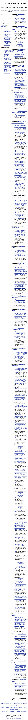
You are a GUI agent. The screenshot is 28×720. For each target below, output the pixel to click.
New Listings (13, 707)
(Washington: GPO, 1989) (20, 457)
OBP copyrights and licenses (14, 718)
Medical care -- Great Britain (7, 37)
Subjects (12, 709)
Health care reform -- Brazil (17, 226)
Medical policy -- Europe (7, 43)
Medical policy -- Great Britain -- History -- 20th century (19, 28)
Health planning (22, 634)
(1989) (20, 389)
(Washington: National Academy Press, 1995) (19, 526)
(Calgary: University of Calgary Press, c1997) (20, 271)
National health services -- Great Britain (7, 72)
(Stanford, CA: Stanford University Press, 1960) (20, 185)
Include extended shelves (14, 8)
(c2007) (20, 20)
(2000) (20, 72)
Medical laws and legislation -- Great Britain (7, 64)
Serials (16, 709)
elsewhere (3, 26)
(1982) (20, 416)
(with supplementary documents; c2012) (20, 669)
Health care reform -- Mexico (17, 328)
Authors (20, 707)
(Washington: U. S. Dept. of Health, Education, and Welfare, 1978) (20, 426)
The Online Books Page (14, 3)
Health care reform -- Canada (17, 264)
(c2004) (20, 143)
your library (3, 25)
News (7, 711)
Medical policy (7, 31)
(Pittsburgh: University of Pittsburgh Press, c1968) (20, 175)
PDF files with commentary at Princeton (20, 565)
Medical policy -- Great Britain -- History (7, 51)
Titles (24, 707)
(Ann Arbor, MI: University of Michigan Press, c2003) (20, 649)
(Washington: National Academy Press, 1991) (19, 301)
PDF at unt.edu (21, 567)
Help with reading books (7, 703)
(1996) (20, 370)
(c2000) (20, 83)
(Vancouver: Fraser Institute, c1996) (20, 215)
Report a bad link (18, 703)
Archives (18, 711)
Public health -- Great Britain (7, 40)
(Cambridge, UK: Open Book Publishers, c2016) (20, 686)
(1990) (20, 407)
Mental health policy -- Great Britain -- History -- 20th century (18, 51)
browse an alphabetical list (13, 10)
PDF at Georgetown (22, 522)
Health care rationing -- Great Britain (7, 55)
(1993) (20, 538)
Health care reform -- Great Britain (7, 60)
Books (3, 711)
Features (12, 711)
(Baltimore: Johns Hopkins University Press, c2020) (20, 204)
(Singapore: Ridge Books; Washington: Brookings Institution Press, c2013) (20, 355)
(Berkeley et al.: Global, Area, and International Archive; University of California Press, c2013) (20, 317)
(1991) (19, 545)
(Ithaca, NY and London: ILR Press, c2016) (20, 99)
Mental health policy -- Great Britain (7, 68)
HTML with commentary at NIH (22, 46)
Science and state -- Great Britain (7, 34)
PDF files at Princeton (20, 449)
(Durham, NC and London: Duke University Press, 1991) (20, 381)
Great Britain (7, 45)
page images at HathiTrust (20, 446)
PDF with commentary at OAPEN (20, 43)
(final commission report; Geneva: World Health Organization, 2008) (20, 622)
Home (2, 707)
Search (7, 707)
